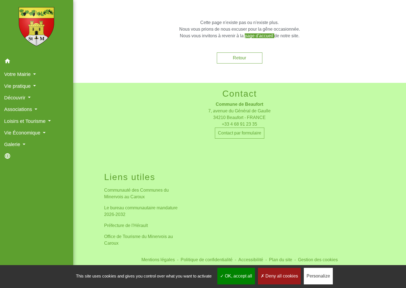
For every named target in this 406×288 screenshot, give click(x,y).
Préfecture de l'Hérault (126, 225)
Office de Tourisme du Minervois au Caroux (138, 239)
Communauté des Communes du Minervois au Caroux (136, 193)
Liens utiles (129, 177)
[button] (36, 62)
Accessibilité (250, 259)
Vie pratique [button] (18, 86)
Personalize (318, 276)
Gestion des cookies (318, 259)
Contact (239, 94)
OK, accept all (238, 276)
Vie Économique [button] (23, 133)
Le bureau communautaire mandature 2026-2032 (141, 211)
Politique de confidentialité (207, 259)
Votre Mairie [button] (18, 74)
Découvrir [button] (15, 98)
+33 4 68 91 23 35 (239, 124)
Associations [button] (18, 109)
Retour (239, 58)
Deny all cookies (281, 276)
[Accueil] (36, 28)
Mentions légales (158, 259)
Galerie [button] (13, 144)
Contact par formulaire (239, 133)
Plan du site (280, 259)
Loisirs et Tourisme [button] (25, 121)
